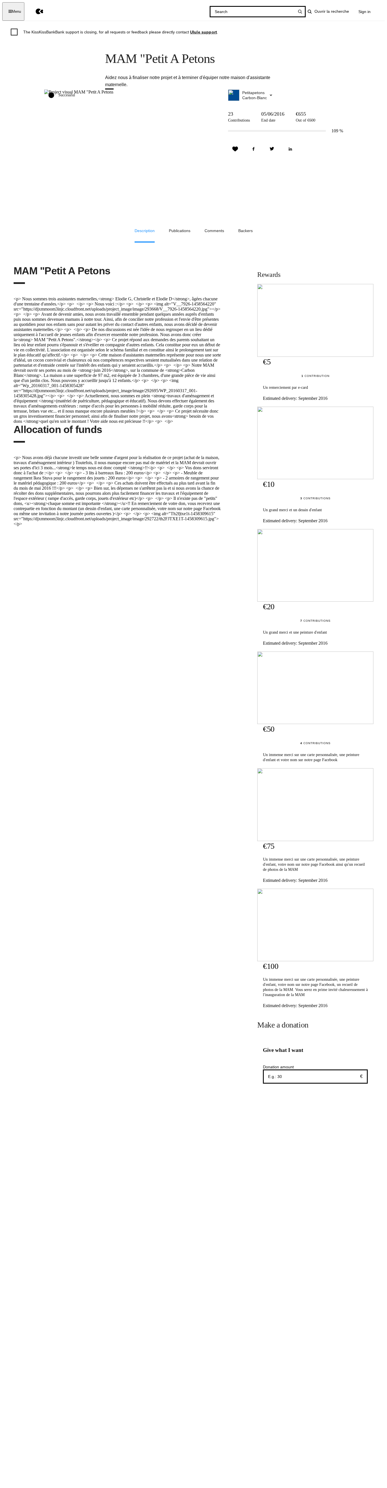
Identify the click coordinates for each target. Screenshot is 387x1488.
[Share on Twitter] (272, 149)
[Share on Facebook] (253, 149)
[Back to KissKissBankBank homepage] (35, 11)
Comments (214, 230)
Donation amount (278, 1067)
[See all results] (300, 11)
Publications (179, 230)
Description (145, 230)
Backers (245, 230)
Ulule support (203, 32)
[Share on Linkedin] (290, 149)
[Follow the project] (235, 149)
